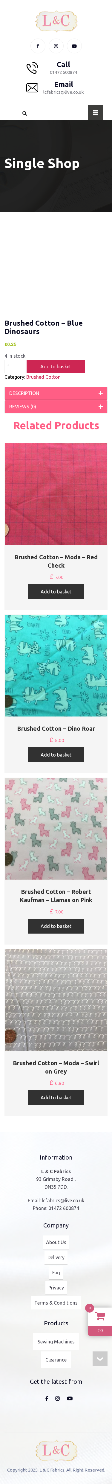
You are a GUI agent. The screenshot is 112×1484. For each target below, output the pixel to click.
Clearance (56, 1359)
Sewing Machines (56, 1341)
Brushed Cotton (43, 377)
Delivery (56, 1257)
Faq (56, 1272)
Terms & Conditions (56, 1302)
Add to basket (55, 366)
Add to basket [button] (56, 591)
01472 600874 (63, 1208)
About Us (56, 1242)
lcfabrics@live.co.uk (63, 1200)
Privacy (56, 1287)
